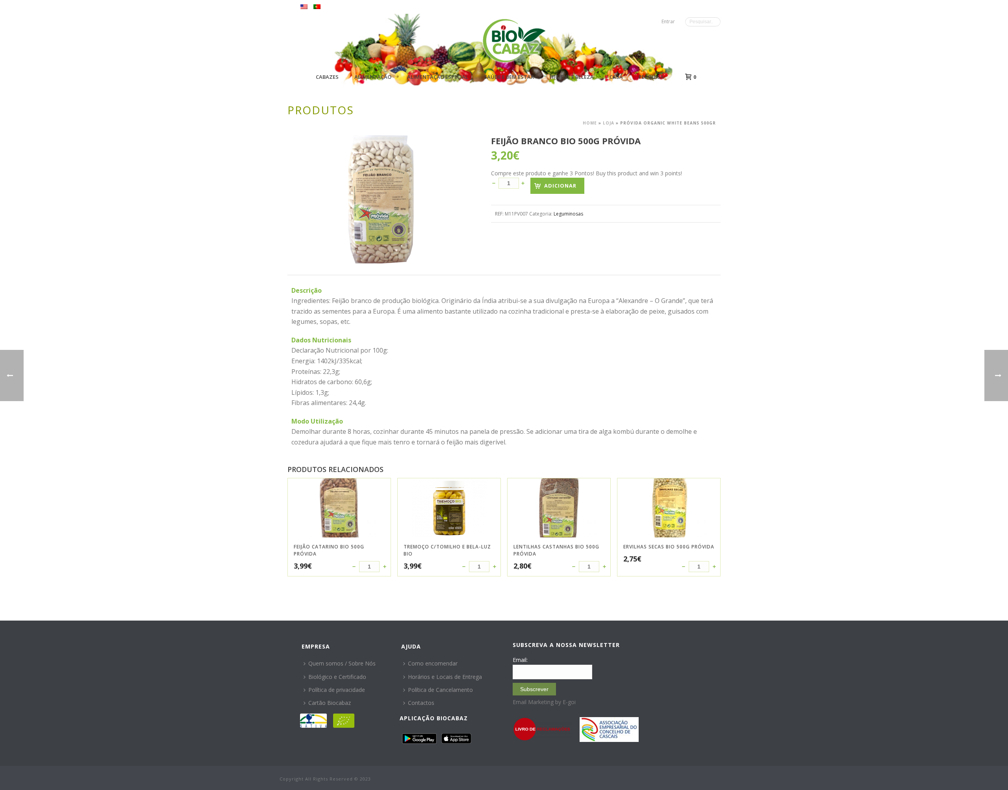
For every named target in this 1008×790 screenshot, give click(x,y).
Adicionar (560, 185)
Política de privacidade (336, 689)
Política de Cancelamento (440, 689)
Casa (616, 76)
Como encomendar (433, 663)
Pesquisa (651, 76)
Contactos (421, 702)
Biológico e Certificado (337, 676)
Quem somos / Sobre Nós (342, 663)
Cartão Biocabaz (329, 702)
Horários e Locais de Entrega (445, 676)
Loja (608, 123)
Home (590, 123)
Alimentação (372, 76)
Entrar (668, 21)
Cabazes (327, 76)
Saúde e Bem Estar (509, 76)
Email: (520, 660)
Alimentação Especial (437, 76)
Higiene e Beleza (572, 76)
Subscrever (534, 689)
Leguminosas (568, 213)
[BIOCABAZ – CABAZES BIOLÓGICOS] (514, 40)
